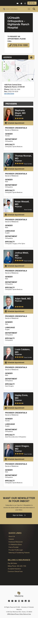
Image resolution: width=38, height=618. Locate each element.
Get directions (9, 94)
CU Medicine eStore (15, 544)
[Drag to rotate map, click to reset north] (4, 67)
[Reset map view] (4, 71)
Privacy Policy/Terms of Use (23, 614)
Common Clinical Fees (15, 571)
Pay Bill (32, 3)
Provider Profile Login (16, 550)
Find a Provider (14, 547)
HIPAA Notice (11, 614)
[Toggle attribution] (32, 79)
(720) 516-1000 (19, 45)
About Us (12, 536)
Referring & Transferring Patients (19, 552)
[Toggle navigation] (29, 9)
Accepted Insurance (14, 569)
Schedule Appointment (16, 123)
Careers (11, 539)
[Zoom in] (4, 61)
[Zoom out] (4, 64)
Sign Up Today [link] (18, 515)
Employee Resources (16, 542)
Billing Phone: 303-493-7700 (17, 566)
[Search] (34, 9)
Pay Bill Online (12, 563)
